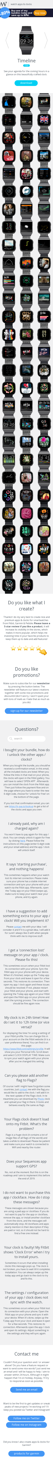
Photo (41, 1098)
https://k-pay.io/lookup (21, 806)
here (22, 840)
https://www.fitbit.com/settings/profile (23, 1048)
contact (18, 926)
